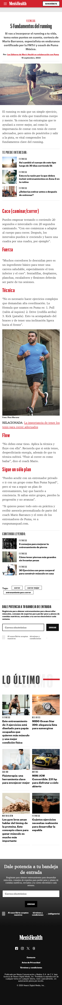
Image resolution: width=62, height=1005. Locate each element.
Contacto (31, 957)
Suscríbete (51, 4)
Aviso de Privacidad (31, 962)
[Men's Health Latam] (18, 4)
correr (17, 588)
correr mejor (33, 588)
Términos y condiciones (31, 967)
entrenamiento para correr (18, 592)
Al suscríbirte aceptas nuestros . (33, 637)
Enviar (52, 627)
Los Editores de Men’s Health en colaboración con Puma (33, 54)
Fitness (31, 20)
